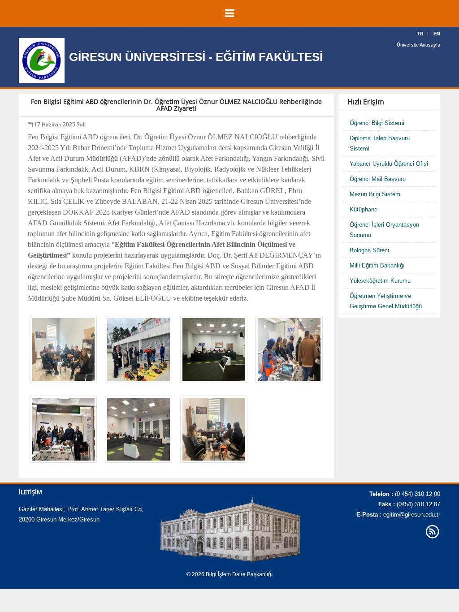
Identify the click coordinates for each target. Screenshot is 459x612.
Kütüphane (363, 209)
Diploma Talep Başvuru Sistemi (380, 143)
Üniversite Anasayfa (418, 44)
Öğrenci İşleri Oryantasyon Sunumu (384, 229)
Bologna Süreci (369, 250)
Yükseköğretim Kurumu (380, 280)
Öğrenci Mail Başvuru (378, 179)
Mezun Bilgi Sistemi (376, 194)
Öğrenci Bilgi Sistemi (377, 123)
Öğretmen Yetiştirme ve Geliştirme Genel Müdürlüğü (386, 301)
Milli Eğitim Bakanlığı (377, 265)
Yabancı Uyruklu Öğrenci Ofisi (389, 163)
